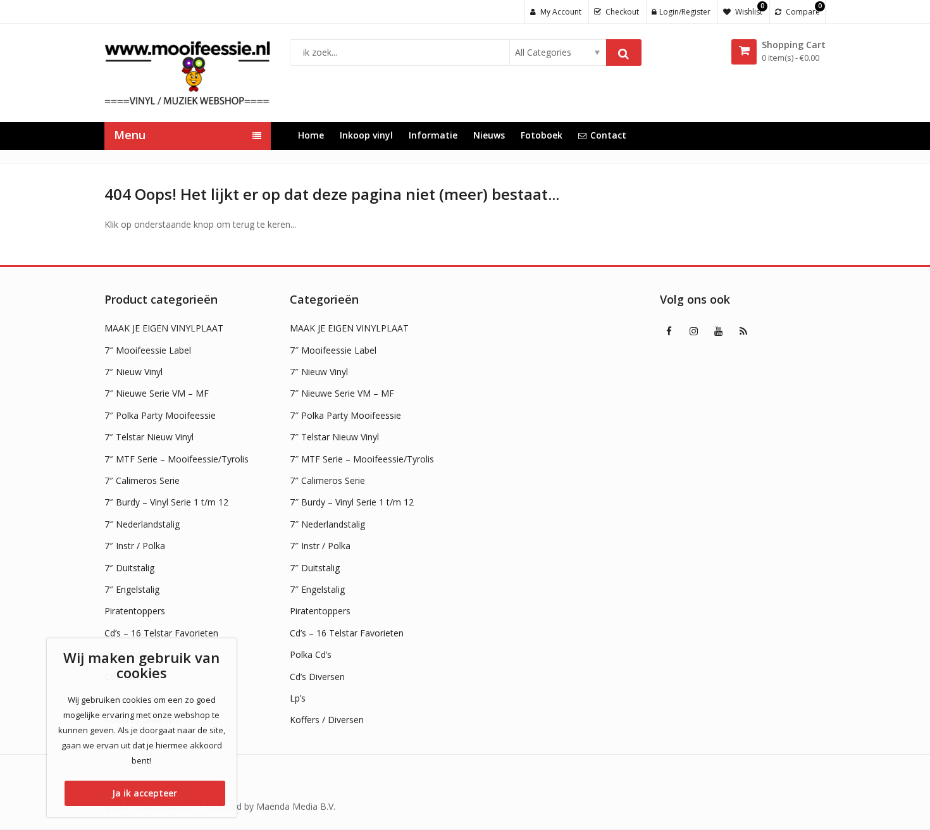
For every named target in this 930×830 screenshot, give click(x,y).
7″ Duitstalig (129, 568)
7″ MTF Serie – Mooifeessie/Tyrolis (176, 459)
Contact (608, 135)
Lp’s (298, 698)
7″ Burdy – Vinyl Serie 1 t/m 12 (166, 502)
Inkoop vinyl (366, 135)
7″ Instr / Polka (134, 546)
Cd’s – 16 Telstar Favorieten (161, 633)
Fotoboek (541, 135)
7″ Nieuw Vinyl (133, 372)
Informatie (433, 135)
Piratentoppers (134, 611)
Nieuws (489, 135)
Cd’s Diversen (317, 677)
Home (311, 135)
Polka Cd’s (311, 654)
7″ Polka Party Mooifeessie (160, 415)
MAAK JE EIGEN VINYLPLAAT (163, 328)
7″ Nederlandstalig (142, 524)
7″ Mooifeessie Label (147, 350)
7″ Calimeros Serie (142, 480)
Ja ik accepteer (144, 793)
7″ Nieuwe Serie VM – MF (156, 393)
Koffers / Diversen (327, 720)
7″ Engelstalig (131, 589)
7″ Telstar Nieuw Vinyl (149, 437)
